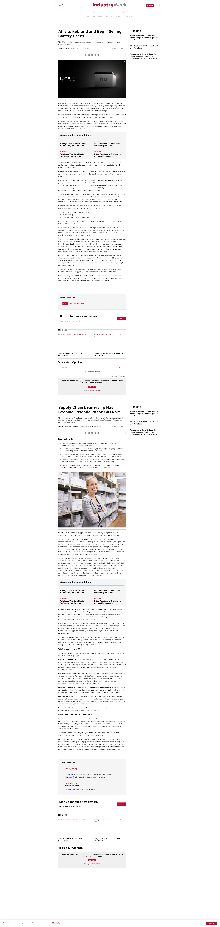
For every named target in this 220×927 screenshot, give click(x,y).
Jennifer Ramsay (64, 48)
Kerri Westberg (74, 426)
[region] (92, 372)
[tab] (63, 367)
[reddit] (95, 55)
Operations (108, 17)
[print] (125, 55)
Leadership (119, 17)
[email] (98, 55)
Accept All (211, 923)
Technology (97, 17)
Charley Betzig (63, 426)
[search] (63, 5)
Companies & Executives (66, 26)
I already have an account (92, 390)
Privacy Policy (56, 923)
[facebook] (86, 55)
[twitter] (92, 55)
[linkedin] (89, 55)
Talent (88, 17)
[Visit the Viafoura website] (121, 376)
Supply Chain (129, 17)
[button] (59, 5)
